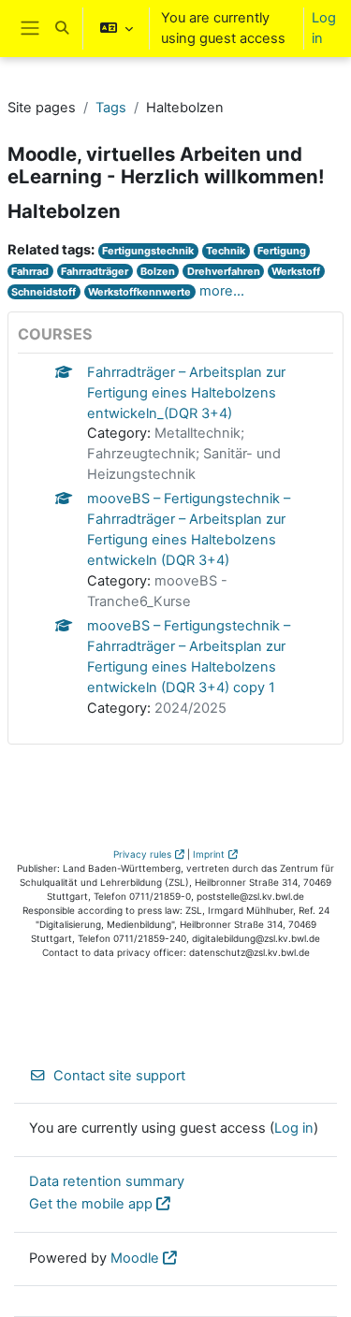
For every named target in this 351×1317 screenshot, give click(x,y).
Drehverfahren (223, 271)
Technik (225, 250)
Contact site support (119, 1075)
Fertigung (281, 250)
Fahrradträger (94, 271)
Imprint (209, 854)
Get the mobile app (91, 1203)
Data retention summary (106, 1181)
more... (221, 290)
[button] (62, 28)
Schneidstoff (43, 291)
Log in (324, 28)
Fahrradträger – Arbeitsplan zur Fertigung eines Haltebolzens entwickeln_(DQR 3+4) (186, 393)
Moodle (134, 1258)
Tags (110, 107)
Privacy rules (142, 854)
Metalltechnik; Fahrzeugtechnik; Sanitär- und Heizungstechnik (184, 454)
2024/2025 (190, 708)
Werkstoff (295, 271)
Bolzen (157, 271)
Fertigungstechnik (148, 250)
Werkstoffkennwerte (139, 291)
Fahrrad (30, 271)
